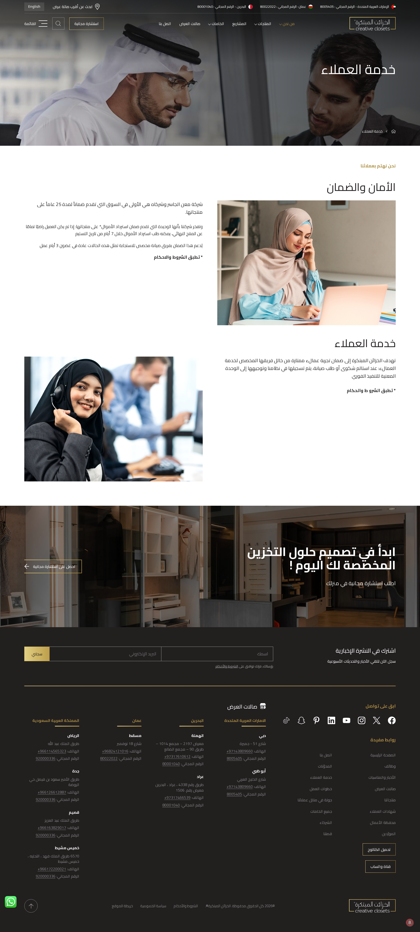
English (34, 6)
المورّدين (389, 833)
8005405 (234, 758)
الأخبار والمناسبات (382, 777)
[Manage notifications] (410, 922)
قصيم (74, 812)
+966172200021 (52, 869)
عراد (200, 776)
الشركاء (326, 822)
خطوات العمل (321, 788)
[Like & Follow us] (392, 720)
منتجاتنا (390, 800)
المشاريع (239, 23)
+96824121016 (115, 751)
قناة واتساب (380, 866)
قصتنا (327, 833)
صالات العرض (189, 23)
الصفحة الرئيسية (383, 755)
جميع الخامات (321, 811)
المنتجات (264, 23)
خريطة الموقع (122, 905)
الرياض (73, 735)
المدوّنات (325, 766)
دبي (262, 735)
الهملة (197, 735)
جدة (75, 771)
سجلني (37, 654)
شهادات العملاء (383, 811)
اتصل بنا (165, 23)
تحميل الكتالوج (379, 849)
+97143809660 (240, 751)
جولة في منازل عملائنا (315, 800)
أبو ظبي (259, 771)
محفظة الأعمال (383, 822)
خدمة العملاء (321, 777)
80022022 (109, 758)
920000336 (45, 758)
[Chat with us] (11, 902)
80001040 (171, 763)
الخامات (218, 23)
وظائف (390, 766)
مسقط (135, 735)
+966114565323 (52, 751)
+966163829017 (52, 827)
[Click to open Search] (58, 23)
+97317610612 (177, 756)
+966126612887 (52, 792)
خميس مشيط (67, 847)
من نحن (289, 23)
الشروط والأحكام (226, 666)
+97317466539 (177, 797)
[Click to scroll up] (31, 906)
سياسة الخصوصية (153, 905)
